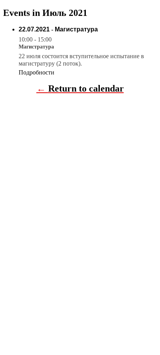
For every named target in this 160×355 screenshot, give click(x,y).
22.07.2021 (34, 29)
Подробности (36, 72)
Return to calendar (86, 88)
